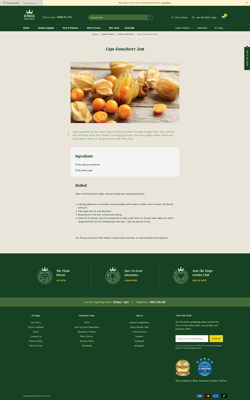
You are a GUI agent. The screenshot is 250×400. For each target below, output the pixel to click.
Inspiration (202, 27)
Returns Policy (87, 340)
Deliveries (87, 345)
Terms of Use (35, 345)
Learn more (130, 280)
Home (95, 34)
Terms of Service (190, 348)
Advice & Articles (125, 34)
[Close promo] (246, 3)
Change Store (29, 3)
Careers (139, 336)
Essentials (129, 27)
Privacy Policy (35, 340)
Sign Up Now (199, 280)
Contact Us (36, 336)
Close (247, 47)
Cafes (36, 331)
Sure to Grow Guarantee (86, 327)
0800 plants (64, 17)
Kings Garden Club (139, 327)
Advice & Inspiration (139, 322)
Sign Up (216, 338)
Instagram (139, 345)
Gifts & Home (94, 27)
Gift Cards (114, 27)
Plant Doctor (86, 336)
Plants (26, 27)
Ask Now (61, 280)
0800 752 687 (158, 302)
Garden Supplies (46, 27)
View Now (166, 2)
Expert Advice (182, 27)
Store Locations (36, 327)
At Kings (219, 27)
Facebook (139, 340)
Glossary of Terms (87, 331)
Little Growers (139, 331)
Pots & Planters (71, 27)
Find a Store (180, 17)
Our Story (36, 322)
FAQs (86, 322)
